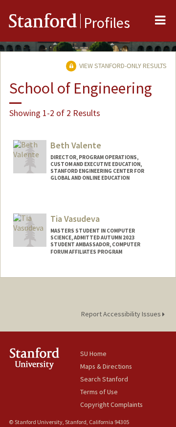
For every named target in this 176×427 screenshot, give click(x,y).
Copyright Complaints (111, 404)
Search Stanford (104, 379)
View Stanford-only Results (122, 65)
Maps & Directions (106, 366)
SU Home (93, 353)
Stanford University (44, 358)
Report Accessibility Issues (121, 313)
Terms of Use (99, 391)
